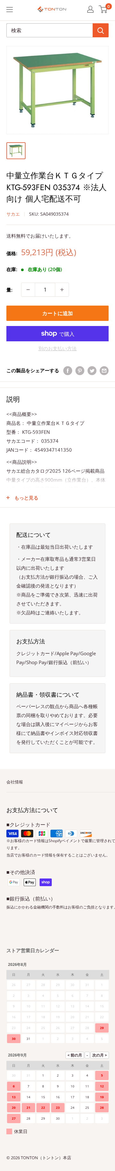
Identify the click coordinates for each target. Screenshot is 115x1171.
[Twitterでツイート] (92, 370)
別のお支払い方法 (57, 348)
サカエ (13, 214)
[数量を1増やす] (62, 289)
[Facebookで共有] (67, 370)
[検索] (101, 30)
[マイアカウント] (90, 9)
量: (9, 289)
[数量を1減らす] (28, 289)
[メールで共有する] (104, 370)
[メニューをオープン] (9, 9)
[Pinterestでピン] (79, 370)
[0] (103, 9)
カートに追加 (57, 313)
